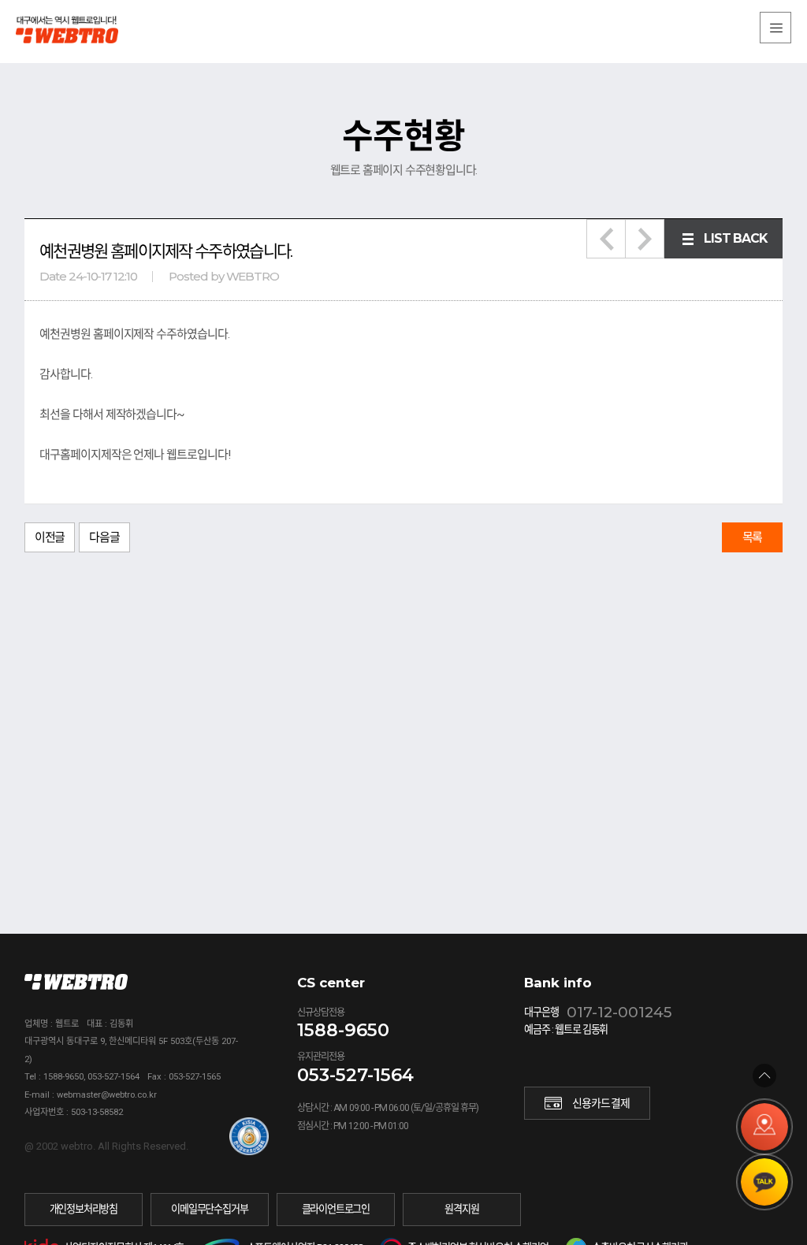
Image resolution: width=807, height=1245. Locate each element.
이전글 (50, 537)
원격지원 (461, 1209)
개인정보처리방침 (83, 1209)
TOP (764, 1075)
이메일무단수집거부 (209, 1209)
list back (735, 238)
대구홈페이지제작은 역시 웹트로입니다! (79, 29)
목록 (752, 537)
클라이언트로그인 (336, 1209)
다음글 (104, 537)
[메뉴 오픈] (775, 27)
